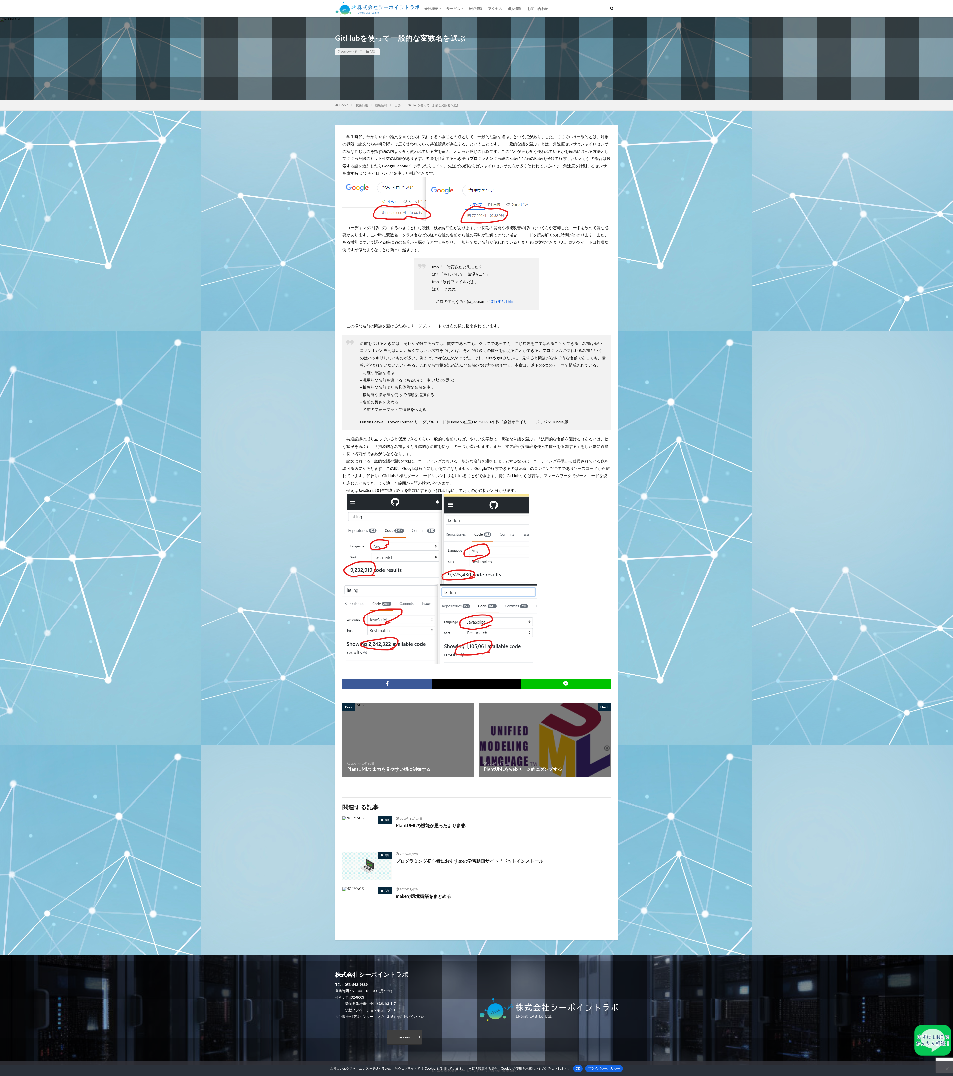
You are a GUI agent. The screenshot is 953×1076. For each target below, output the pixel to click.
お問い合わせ (537, 8)
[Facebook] (387, 684)
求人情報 (515, 8)
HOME (343, 105)
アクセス (495, 8)
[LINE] (566, 684)
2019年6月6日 (501, 301)
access (404, 1037)
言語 (372, 52)
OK (578, 1068)
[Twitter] (476, 684)
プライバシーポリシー (604, 1068)
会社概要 (431, 8)
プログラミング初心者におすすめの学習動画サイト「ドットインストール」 (472, 861)
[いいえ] (946, 1068)
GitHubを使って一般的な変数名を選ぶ (433, 105)
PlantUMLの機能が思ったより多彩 (431, 825)
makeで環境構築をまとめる (423, 896)
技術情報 (475, 8)
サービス (453, 8)
